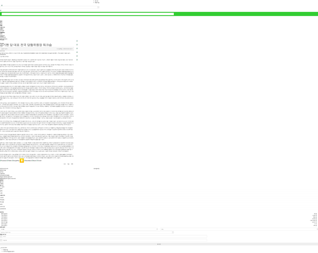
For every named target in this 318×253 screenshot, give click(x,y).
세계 (1, 34)
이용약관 (2, 173)
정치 (1, 22)
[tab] (159, 188)
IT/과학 (2, 32)
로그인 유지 (4, 247)
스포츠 (1, 29)
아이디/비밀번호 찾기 (8, 251)
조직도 (1, 172)
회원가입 (97, 2)
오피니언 (2, 35)
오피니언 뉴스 (3, 39)
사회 (1, 25)
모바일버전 (96, 168)
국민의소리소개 (4, 168)
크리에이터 (3, 37)
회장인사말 (3, 170)
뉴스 (1, 20)
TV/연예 (2, 30)
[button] (64, 164)
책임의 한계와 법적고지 (6, 177)
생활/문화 (2, 27)
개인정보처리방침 (4, 175)
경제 (1, 24)
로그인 (96, 1)
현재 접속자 (4, 214)
